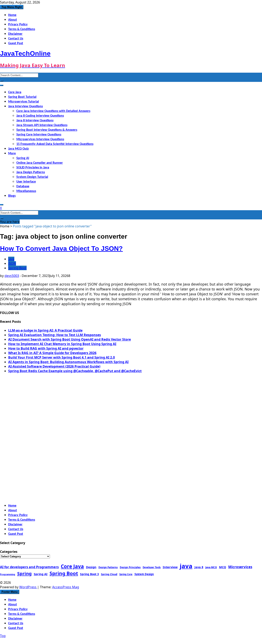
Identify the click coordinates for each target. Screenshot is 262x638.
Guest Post (15, 43)
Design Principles (130, 567)
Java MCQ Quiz (18, 148)
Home (12, 15)
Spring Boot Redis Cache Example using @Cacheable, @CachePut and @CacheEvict (75, 371)
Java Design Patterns (30, 172)
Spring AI (22, 158)
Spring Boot (17, 268)
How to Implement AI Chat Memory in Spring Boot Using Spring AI (62, 344)
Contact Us (15, 38)
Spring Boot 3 (89, 574)
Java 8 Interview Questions (34, 120)
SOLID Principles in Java (32, 167)
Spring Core (125, 574)
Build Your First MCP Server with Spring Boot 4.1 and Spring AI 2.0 (61, 357)
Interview (170, 567)
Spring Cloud (109, 574)
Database (22, 186)
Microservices (240, 567)
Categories (8, 551)
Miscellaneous (26, 191)
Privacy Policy (18, 24)
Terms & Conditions (21, 29)
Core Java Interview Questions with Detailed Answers (53, 111)
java (11, 259)
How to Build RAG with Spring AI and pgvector (46, 348)
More (12, 153)
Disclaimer (15, 34)
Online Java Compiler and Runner (39, 163)
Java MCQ (211, 567)
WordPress (28, 587)
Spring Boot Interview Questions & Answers (46, 130)
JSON (12, 263)
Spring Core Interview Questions (38, 134)
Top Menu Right (12, 7)
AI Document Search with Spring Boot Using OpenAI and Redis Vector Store (69, 339)
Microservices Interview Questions (40, 139)
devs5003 (12, 275)
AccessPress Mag (65, 587)
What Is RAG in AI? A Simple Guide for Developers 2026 (52, 353)
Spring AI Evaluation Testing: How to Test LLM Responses (54, 335)
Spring (24, 573)
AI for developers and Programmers (29, 567)
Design (91, 567)
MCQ (222, 567)
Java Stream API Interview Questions (41, 125)
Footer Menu (10, 591)
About (12, 19)
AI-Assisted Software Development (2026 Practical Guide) (54, 366)
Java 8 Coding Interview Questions (40, 115)
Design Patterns (108, 567)
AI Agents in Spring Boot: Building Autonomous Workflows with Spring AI (68, 362)
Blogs (12, 196)
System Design (144, 574)
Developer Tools (152, 567)
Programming (7, 574)
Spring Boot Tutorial (22, 97)
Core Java (14, 92)
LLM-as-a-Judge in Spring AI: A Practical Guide (45, 330)
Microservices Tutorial (23, 101)
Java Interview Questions (25, 106)
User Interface (26, 181)
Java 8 (198, 567)
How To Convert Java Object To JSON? (61, 248)
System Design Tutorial (32, 177)
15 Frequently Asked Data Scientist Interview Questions (54, 144)
